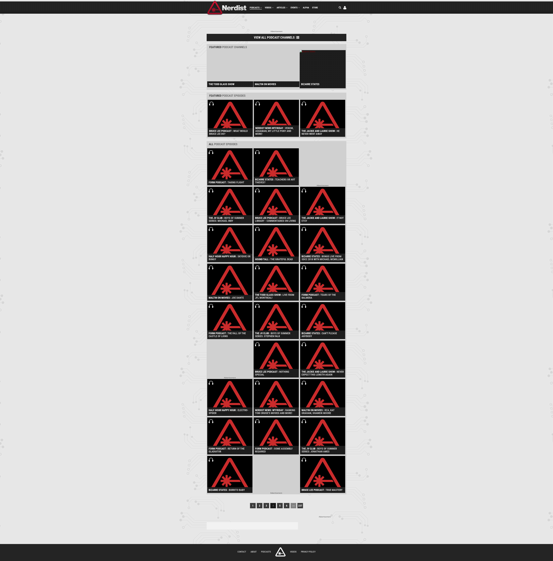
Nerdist (227, 8)
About (254, 551)
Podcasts (255, 7)
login (344, 7)
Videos (268, 7)
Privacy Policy (308, 551)
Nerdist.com (280, 552)
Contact (241, 551)
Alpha (306, 7)
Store (315, 7)
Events (294, 7)
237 (300, 505)
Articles (281, 7)
